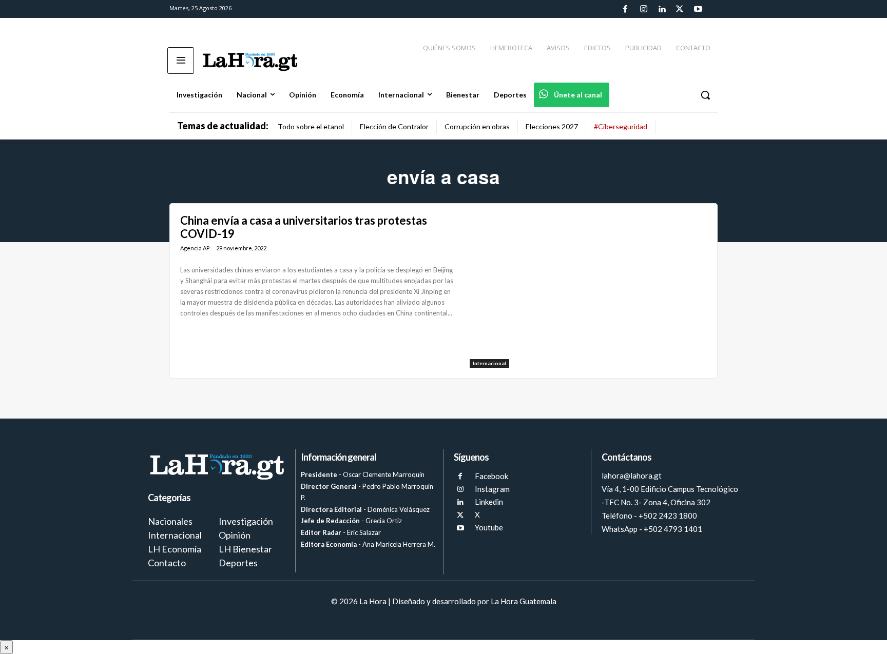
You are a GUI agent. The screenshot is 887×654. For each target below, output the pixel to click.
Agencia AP (194, 248)
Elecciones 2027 (552, 126)
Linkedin (489, 501)
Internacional (489, 363)
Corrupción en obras (477, 126)
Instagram (492, 488)
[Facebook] (625, 9)
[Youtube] (698, 9)
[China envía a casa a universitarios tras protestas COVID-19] (588, 291)
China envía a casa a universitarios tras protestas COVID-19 (303, 227)
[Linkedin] (661, 9)
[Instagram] (643, 9)
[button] (705, 95)
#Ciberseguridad (620, 126)
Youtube (489, 527)
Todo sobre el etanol (311, 126)
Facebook (491, 476)
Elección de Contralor (394, 126)
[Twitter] (679, 9)
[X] (460, 515)
